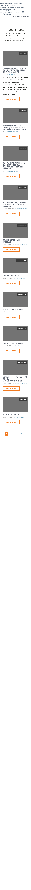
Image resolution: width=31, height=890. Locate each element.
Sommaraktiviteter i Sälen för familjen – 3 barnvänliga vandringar (15, 127)
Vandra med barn (11, 415)
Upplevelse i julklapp (13, 276)
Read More (11, 99)
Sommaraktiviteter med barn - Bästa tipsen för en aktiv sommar (14, 70)
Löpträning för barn (13, 309)
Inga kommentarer (12, 74)
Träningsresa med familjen (12, 241)
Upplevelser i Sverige (13, 343)
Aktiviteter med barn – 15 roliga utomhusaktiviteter (15, 379)
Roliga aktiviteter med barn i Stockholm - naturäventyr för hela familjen (14, 166)
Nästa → (23, 434)
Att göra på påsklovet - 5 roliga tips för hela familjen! (15, 204)
